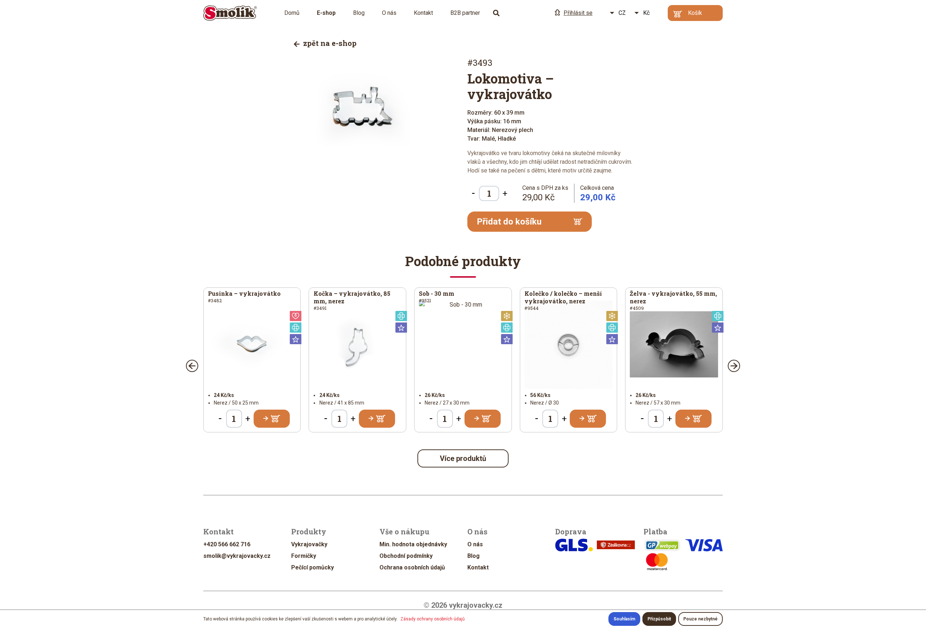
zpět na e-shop (329, 43)
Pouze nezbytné (700, 618)
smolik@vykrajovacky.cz (237, 555)
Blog (359, 12)
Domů (292, 12)
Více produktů (463, 458)
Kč (646, 12)
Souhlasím (624, 618)
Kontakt (423, 12)
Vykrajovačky (309, 544)
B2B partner (465, 12)
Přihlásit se (578, 12)
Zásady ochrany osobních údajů (432, 618)
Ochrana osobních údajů (412, 567)
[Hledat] (496, 13)
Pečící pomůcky (312, 567)
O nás (389, 12)
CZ (622, 12)
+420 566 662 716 (226, 544)
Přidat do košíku (509, 222)
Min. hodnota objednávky (413, 544)
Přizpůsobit (659, 618)
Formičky (303, 555)
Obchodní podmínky (406, 555)
